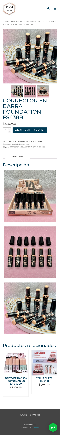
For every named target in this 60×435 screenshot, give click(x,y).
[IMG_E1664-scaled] (17, 91)
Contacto (35, 415)
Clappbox (36, 428)
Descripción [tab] (17, 156)
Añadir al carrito (30, 130)
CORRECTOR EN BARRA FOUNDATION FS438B (27, 147)
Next (54, 377)
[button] (53, 427)
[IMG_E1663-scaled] (30, 91)
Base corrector (24, 144)
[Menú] (55, 8)
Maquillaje (15, 144)
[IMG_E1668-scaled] (43, 91)
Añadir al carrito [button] (15, 393)
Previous (5, 377)
